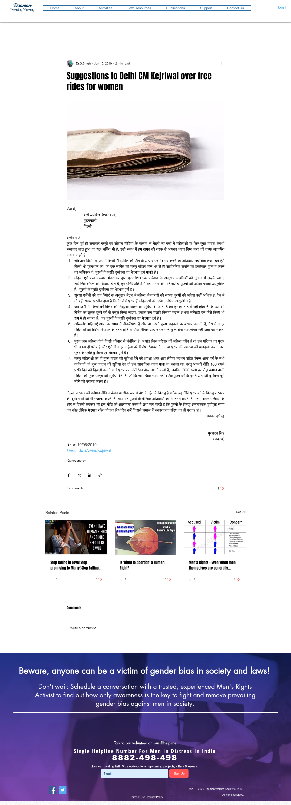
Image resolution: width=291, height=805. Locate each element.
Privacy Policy (155, 797)
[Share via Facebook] (69, 475)
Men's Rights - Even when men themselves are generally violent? (212, 565)
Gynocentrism (77, 460)
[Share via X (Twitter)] (79, 475)
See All (241, 512)
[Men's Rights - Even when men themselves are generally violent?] (215, 537)
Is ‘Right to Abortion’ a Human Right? (142, 565)
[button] (105, 8)
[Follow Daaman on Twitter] (62, 790)
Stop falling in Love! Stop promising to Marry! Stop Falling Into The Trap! (74, 565)
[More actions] (221, 63)
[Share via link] (100, 475)
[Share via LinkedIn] (90, 475)
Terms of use (137, 797)
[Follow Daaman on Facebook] (52, 790)
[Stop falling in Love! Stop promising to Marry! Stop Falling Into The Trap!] (76, 537)
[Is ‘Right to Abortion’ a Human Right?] (146, 537)
